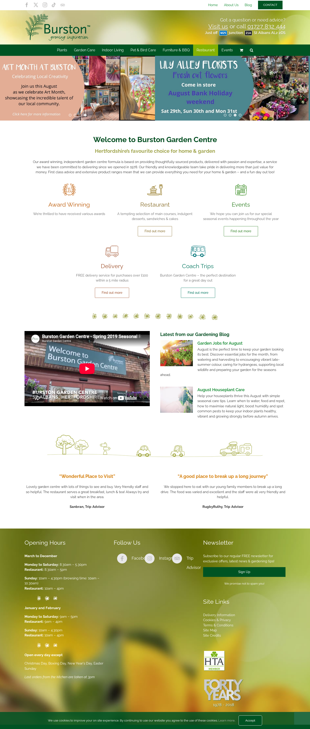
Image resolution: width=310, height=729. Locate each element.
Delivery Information (219, 615)
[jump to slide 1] (70, 115)
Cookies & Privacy (217, 620)
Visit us (218, 26)
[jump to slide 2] (75, 115)
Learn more (226, 720)
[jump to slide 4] (85, 115)
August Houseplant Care (221, 389)
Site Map (210, 630)
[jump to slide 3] (80, 115)
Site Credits (212, 635)
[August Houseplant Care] (176, 400)
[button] (251, 50)
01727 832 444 (266, 26)
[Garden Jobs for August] (176, 353)
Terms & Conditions (218, 625)
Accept (250, 720)
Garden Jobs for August (220, 343)
